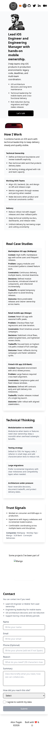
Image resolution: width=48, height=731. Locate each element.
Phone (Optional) (11, 645)
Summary (7, 668)
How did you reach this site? (16, 690)
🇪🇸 (20, 5)
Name (6, 621)
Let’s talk (21, 113)
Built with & (32, 724)
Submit (24, 708)
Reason (6, 656)
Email (5, 633)
